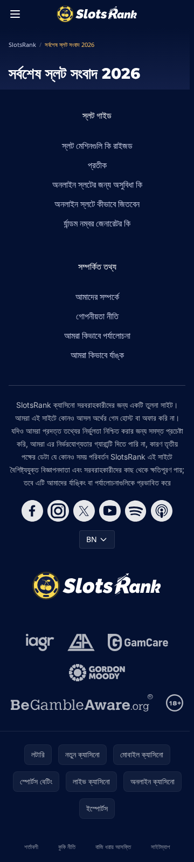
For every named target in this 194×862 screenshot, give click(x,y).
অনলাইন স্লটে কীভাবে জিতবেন (97, 204)
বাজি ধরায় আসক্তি (113, 847)
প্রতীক (97, 165)
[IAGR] (40, 642)
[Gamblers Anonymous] (81, 642)
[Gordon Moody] (97, 672)
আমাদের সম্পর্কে (97, 297)
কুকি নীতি (66, 847)
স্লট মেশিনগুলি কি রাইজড (97, 146)
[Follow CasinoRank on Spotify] (136, 511)
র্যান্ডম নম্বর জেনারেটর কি (97, 223)
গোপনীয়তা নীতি (97, 316)
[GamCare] (138, 642)
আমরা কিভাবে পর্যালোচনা (97, 335)
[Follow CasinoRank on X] (84, 511)
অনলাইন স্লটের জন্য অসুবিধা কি (97, 184)
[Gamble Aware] (82, 703)
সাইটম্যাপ (160, 847)
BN (91, 539)
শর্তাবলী (31, 847)
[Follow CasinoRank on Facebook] (32, 511)
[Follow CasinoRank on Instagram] (58, 511)
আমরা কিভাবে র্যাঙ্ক (97, 355)
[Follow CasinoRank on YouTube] (110, 511)
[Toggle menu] (15, 14)
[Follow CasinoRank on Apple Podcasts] (161, 511)
